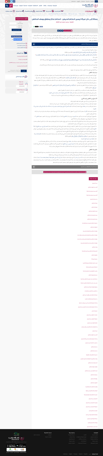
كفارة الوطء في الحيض (92, 322)
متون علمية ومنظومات (81, 436)
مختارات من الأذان (82, 439)
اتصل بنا (11, 452)
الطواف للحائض (93, 227)
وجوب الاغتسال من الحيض (91, 402)
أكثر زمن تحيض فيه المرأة (91, 195)
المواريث (21, 5)
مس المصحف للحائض (92, 215)
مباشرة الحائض (94, 374)
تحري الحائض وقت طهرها (91, 354)
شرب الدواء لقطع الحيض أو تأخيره (90, 263)
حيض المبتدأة (94, 259)
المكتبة (25, 5)
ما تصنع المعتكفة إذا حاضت (91, 299)
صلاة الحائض (94, 203)
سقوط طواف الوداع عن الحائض (90, 287)
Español (92, 1)
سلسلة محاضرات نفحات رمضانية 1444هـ (18, 57)
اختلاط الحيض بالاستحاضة (91, 267)
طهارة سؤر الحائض (93, 366)
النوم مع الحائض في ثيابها (91, 390)
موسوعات (49, 5)
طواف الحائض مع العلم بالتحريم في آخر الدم (87, 239)
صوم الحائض (94, 207)
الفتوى (40, 5)
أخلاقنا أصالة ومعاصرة (22, 60)
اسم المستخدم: (20, 22)
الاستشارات (35, 5)
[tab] (65, 44)
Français (83, 1)
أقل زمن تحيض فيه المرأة (92, 191)
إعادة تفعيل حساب (21, 47)
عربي (96, 1)
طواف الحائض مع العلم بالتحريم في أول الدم (87, 235)
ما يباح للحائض (94, 346)
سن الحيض (94, 330)
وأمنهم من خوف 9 (23, 63)
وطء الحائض (94, 247)
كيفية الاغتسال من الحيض (91, 406)
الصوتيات (30, 5)
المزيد (23, 70)
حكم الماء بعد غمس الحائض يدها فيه (89, 279)
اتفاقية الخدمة (16, 452)
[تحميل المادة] (60, 31)
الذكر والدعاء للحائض (92, 362)
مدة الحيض (94, 183)
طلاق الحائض (94, 255)
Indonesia (73, 1)
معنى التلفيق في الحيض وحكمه (90, 271)
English (78, 1)
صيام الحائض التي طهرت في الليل (90, 295)
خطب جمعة (95, 441)
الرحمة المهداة (71, 434)
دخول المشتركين (16, 29)
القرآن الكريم (58, 11)
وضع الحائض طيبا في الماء (91, 414)
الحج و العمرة (72, 439)
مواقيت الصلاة (48, 436)
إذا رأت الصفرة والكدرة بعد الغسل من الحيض (87, 306)
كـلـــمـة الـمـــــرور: (20, 26)
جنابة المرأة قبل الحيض (92, 418)
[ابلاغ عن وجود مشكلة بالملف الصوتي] (58, 31)
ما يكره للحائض (93, 350)
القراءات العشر (39, 11)
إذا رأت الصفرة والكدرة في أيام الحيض (89, 338)
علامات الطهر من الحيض (92, 314)
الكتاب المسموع (94, 443)
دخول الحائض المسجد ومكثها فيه (89, 223)
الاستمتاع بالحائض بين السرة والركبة (89, 251)
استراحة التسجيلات (82, 443)
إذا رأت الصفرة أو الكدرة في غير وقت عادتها (88, 303)
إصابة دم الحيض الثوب (92, 422)
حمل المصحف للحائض (92, 219)
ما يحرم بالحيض (93, 199)
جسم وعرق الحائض (93, 275)
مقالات (44, 5)
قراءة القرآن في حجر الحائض (91, 370)
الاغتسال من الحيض (93, 398)
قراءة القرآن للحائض (93, 211)
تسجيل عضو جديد (21, 45)
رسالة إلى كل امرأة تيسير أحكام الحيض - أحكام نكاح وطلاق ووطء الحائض (65, 19)
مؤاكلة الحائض (94, 378)
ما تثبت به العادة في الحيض (91, 342)
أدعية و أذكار (83, 441)
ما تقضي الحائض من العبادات (91, 291)
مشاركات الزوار (37, 434)
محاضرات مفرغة (94, 439)
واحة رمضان (72, 436)
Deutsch (88, 1)
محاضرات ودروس (94, 436)
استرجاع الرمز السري (21, 43)
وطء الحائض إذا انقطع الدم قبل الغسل (88, 358)
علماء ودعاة (48, 11)
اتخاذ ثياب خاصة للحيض (92, 426)
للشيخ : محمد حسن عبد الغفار (65, 22)
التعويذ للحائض (94, 382)
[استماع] (62, 31)
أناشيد (85, 434)
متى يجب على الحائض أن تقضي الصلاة (89, 283)
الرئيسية (55, 5)
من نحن (7, 452)
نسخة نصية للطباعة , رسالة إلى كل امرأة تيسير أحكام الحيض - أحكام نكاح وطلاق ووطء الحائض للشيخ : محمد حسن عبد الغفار (64, 172)
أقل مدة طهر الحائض (92, 187)
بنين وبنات (15, 5)
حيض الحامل (94, 310)
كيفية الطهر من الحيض (92, 318)
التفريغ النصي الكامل (67, 30)
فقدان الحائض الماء (93, 410)
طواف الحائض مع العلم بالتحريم (90, 231)
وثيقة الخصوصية (23, 452)
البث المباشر (19, 11)
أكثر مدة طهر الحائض (92, 334)
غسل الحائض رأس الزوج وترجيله (90, 394)
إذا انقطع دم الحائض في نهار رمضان (89, 326)
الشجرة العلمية (28, 11)
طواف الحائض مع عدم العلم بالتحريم (89, 243)
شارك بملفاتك (8, 11)
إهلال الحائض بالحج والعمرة (91, 386)
